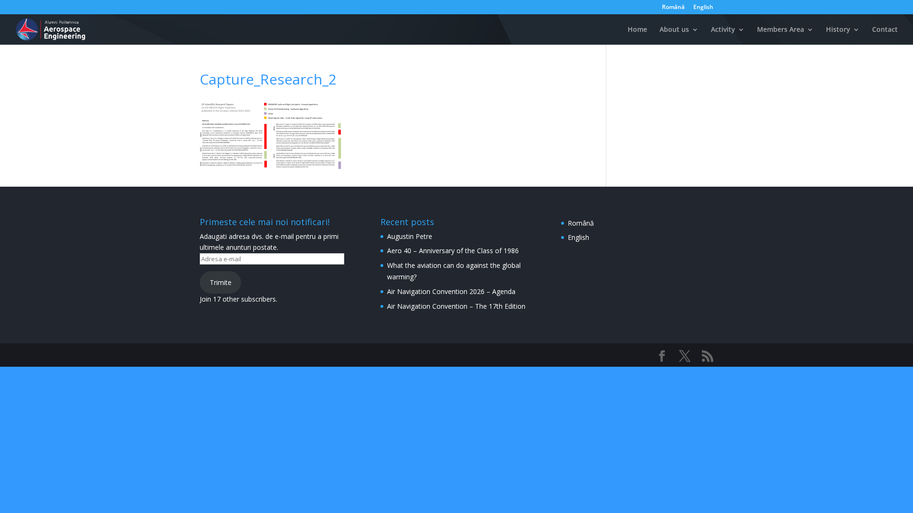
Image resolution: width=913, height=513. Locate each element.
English (703, 7)
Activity (723, 30)
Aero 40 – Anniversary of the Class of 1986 (453, 250)
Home (637, 30)
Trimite (221, 282)
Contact (885, 30)
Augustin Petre (409, 236)
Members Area (780, 30)
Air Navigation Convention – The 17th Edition (456, 306)
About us (674, 30)
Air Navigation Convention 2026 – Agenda (451, 291)
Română (673, 7)
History (838, 30)
